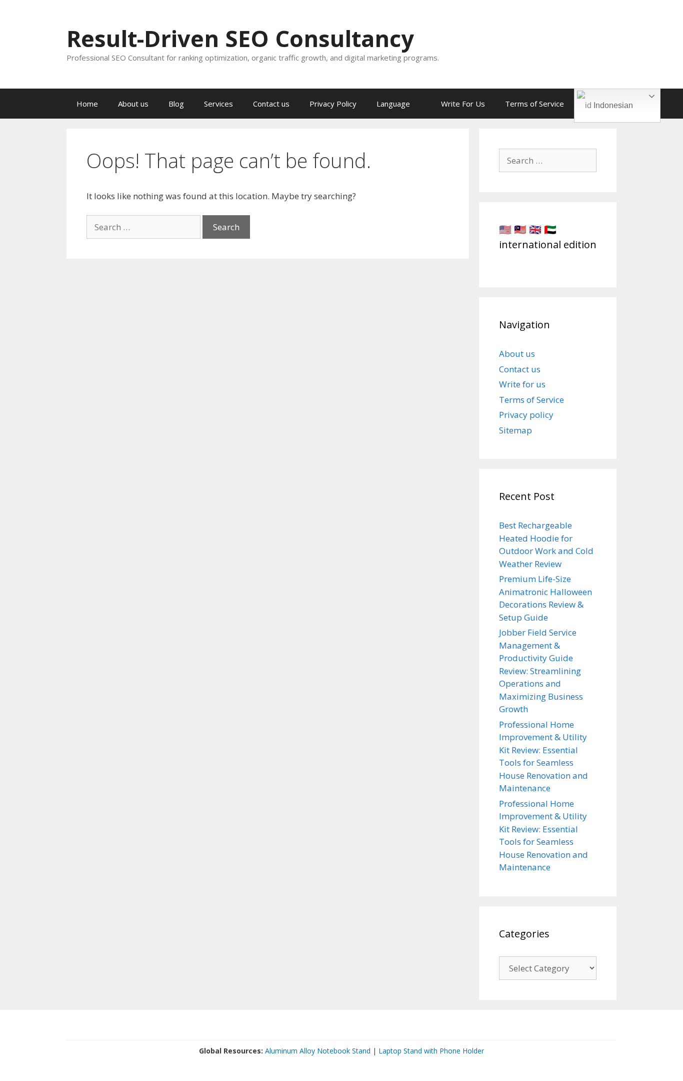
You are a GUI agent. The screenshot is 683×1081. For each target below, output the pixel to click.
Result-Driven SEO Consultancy (240, 38)
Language (393, 104)
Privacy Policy (333, 104)
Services (218, 104)
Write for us (522, 384)
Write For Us (463, 104)
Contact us (271, 104)
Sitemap (515, 430)
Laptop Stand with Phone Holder (431, 1050)
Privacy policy (526, 414)
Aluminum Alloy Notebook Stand (317, 1050)
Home (87, 104)
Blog (176, 104)
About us (133, 104)
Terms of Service (534, 104)
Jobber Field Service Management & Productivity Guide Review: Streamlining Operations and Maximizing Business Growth (541, 671)
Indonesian (612, 105)
